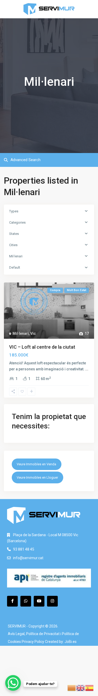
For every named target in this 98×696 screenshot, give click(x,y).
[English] (80, 688)
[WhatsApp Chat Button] (13, 683)
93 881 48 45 (23, 549)
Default (14, 267)
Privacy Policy (33, 642)
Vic (33, 333)
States (14, 234)
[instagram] (52, 601)
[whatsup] (25, 601)
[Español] (89, 688)
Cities (13, 245)
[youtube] (39, 601)
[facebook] (12, 601)
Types (13, 211)
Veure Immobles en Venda (36, 464)
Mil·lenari (15, 256)
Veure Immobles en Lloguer (37, 477)
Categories (17, 222)
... (86, 369)
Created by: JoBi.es (61, 642)
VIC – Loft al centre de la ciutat (42, 347)
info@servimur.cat (28, 558)
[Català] (71, 688)
